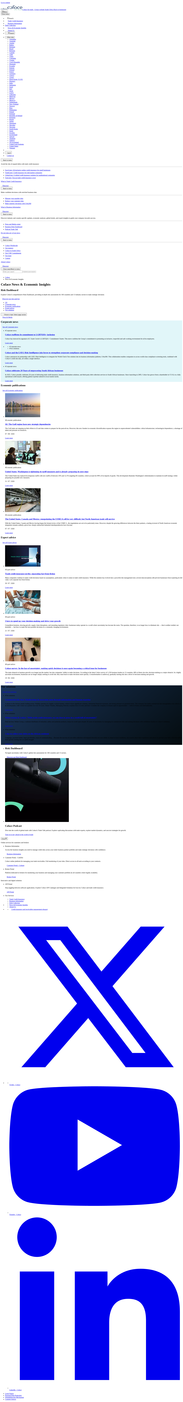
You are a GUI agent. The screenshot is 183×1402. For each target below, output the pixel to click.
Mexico (11, 98)
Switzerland (13, 135)
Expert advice (9, 308)
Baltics (11, 45)
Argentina (12, 39)
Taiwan (11, 137)
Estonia (11, 68)
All (6, 302)
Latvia (11, 93)
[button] (9, 18)
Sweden (12, 133)
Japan (11, 91)
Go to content (5, 2)
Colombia (12, 58)
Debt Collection (14, 903)
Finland (11, 70)
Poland (11, 112)
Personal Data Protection (13, 1395)
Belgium (12, 47)
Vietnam (12, 148)
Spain (11, 131)
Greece (11, 75)
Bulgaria (12, 51)
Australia (12, 41)
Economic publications (12, 306)
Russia (11, 119)
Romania (12, 117)
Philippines (13, 110)
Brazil (11, 49)
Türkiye (12, 140)
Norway (12, 106)
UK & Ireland (14, 142)
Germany (12, 74)
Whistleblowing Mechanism (14, 1397)
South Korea (13, 129)
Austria (11, 43)
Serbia (11, 121)
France (11, 72)
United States (13, 146)
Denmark (12, 64)
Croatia (11, 60)
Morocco (12, 100)
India (11, 83)
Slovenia (12, 127)
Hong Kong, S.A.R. (16, 79)
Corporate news (10, 304)
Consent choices (10, 1399)
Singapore (12, 123)
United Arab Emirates (16, 144)
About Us (12, 907)
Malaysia (12, 96)
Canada (11, 53)
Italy (10, 89)
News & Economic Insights (18, 905)
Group (11, 77)
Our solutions (9, 310)
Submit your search (29, 272)
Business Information (16, 901)
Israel (11, 87)
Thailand (12, 138)
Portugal (12, 114)
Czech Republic (14, 62)
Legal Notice (9, 1393)
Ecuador (12, 66)
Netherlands (13, 102)
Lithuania (12, 95)
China (11, 56)
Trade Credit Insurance (17, 899)
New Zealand (13, 104)
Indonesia (12, 85)
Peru (10, 108)
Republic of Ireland (15, 116)
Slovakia (12, 125)
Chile (11, 54)
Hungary (12, 81)
